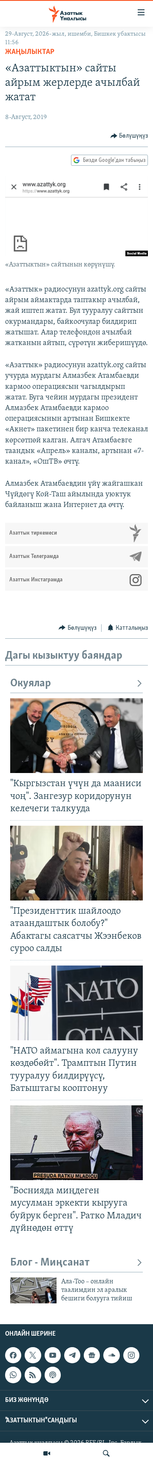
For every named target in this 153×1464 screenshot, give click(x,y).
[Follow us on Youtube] (53, 1355)
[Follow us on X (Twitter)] (33, 1355)
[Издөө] (106, 1453)
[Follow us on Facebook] (13, 1355)
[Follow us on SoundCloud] (111, 1355)
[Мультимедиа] (47, 1453)
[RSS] (33, 1375)
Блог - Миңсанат (50, 1263)
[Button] (129, 136)
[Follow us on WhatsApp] (13, 1375)
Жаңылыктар (29, 52)
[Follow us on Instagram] (131, 1355)
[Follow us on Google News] (92, 1355)
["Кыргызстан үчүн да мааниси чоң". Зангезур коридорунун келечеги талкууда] (76, 735)
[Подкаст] (53, 1375)
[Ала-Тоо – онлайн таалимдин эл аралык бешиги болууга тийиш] (33, 1290)
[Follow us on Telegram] (72, 1355)
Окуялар (30, 683)
